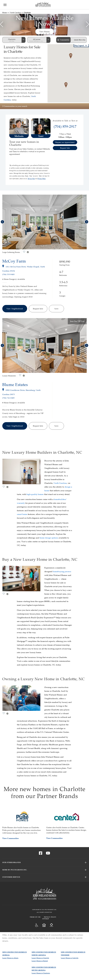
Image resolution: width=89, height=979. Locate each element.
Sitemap (45, 919)
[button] (39, 33)
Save (56, 308)
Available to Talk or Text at (65, 121)
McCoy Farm (14, 261)
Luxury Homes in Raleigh (40, 961)
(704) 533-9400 (8, 274)
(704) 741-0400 (8, 398)
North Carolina (15, 12)
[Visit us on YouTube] (48, 853)
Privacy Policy (50, 917)
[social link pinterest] (28, 252)
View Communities (10, 838)
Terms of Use (35, 917)
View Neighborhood (14, 308)
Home (4, 12)
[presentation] (1, 24)
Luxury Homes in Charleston (41, 973)
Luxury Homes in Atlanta (10, 958)
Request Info (38, 308)
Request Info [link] (65, 148)
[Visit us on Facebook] (40, 853)
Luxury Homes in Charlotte (40, 958)
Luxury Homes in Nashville (69, 958)
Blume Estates (15, 384)
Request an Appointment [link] (65, 142)
